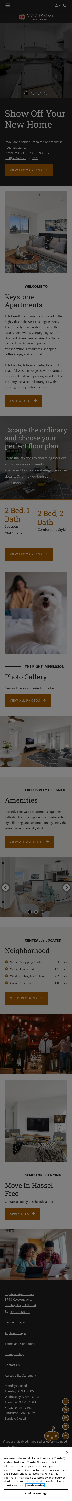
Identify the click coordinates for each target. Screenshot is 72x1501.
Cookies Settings (36, 1493)
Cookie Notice (35, 1485)
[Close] (67, 1452)
